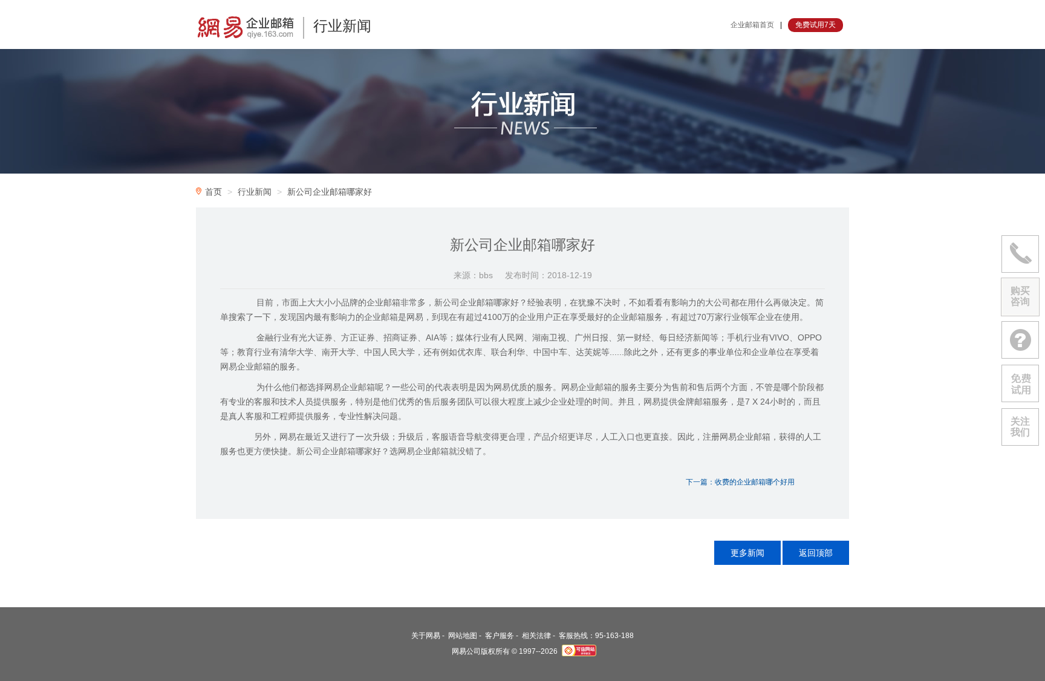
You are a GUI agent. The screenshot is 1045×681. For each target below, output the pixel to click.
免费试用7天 (815, 25)
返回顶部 (816, 553)
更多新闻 (747, 553)
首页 (213, 192)
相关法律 (536, 635)
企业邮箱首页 (752, 25)
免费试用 (1020, 383)
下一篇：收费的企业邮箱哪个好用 (740, 482)
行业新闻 (255, 192)
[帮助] (1020, 340)
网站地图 (462, 635)
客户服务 (499, 635)
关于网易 (425, 635)
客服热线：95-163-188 (596, 635)
